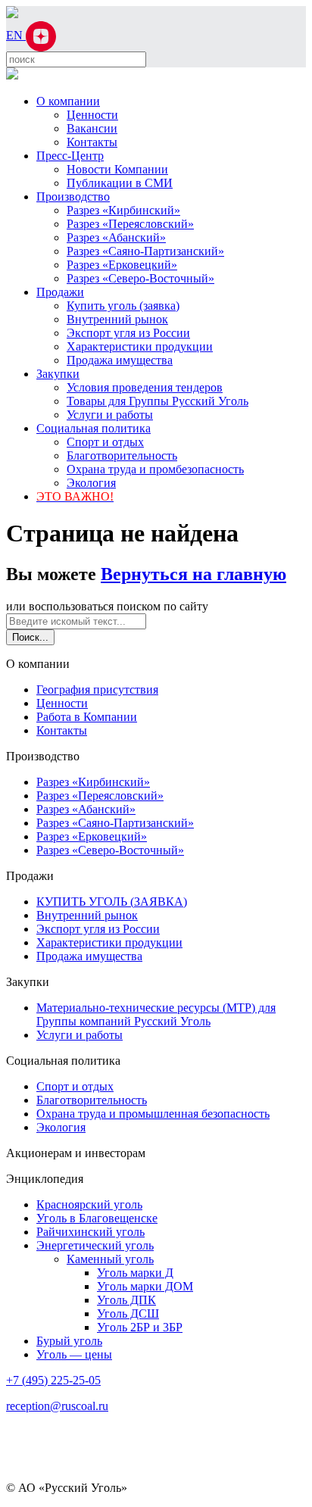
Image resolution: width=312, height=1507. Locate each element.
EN (16, 35)
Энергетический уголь (95, 1245)
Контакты (92, 142)
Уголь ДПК (126, 1299)
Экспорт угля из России (128, 332)
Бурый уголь (69, 1340)
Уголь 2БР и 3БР (140, 1327)
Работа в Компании (86, 716)
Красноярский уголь (89, 1204)
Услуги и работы (110, 414)
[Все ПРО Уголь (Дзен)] (41, 35)
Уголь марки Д (135, 1272)
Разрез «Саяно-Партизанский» (145, 251)
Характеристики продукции (140, 346)
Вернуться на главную (193, 574)
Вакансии (92, 128)
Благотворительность (122, 455)
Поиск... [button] (30, 637)
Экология (91, 482)
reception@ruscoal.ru (57, 1405)
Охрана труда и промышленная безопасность (153, 1113)
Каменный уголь (110, 1259)
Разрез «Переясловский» (130, 223)
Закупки (58, 373)
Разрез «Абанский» (116, 237)
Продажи (60, 291)
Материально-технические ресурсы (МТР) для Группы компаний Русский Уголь (156, 1014)
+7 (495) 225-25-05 (53, 1380)
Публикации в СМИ (120, 182)
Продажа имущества (120, 360)
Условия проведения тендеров (145, 387)
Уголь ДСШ (128, 1313)
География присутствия (97, 689)
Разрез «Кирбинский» (123, 210)
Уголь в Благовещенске (97, 1218)
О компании (68, 101)
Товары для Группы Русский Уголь (157, 401)
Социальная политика (93, 428)
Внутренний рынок (117, 319)
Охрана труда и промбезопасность (155, 469)
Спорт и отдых (105, 441)
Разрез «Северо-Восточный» (140, 278)
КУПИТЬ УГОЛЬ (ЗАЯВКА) (111, 901)
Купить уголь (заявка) (123, 305)
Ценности (92, 114)
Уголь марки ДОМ (145, 1286)
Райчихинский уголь (90, 1231)
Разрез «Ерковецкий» (122, 264)
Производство (73, 196)
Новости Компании (117, 169)
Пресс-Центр (70, 155)
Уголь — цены (74, 1354)
